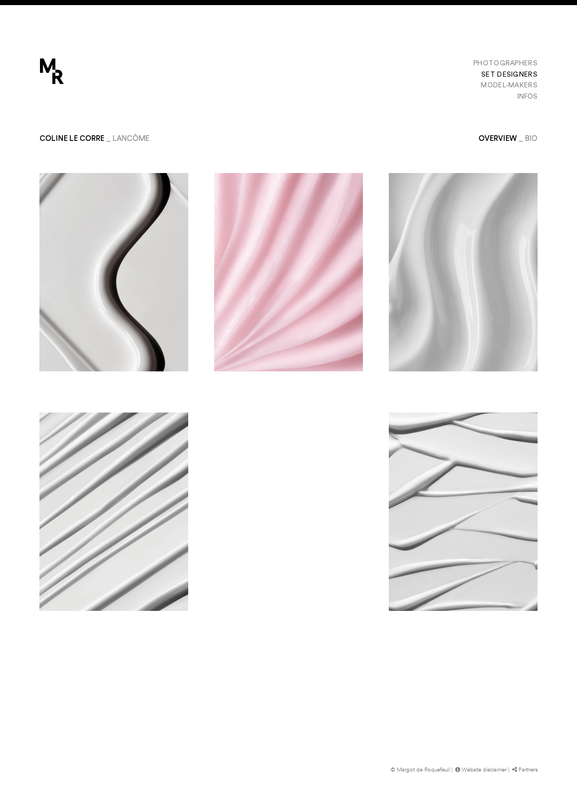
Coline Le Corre (71, 138)
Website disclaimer (484, 770)
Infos (527, 96)
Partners (528, 770)
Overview (497, 138)
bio (531, 138)
